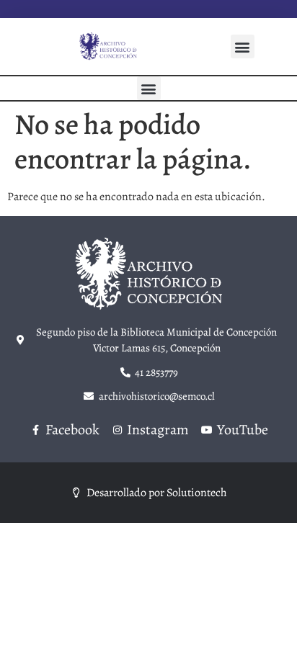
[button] (242, 46)
